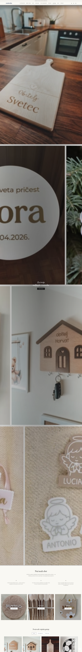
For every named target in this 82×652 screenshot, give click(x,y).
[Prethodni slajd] (2, 649)
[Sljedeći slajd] (80, 649)
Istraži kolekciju (41, 288)
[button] (72, 3)
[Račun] (74, 3)
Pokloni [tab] (34, 633)
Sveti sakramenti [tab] (40, 633)
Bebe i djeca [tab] (47, 633)
